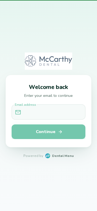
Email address (25, 105)
